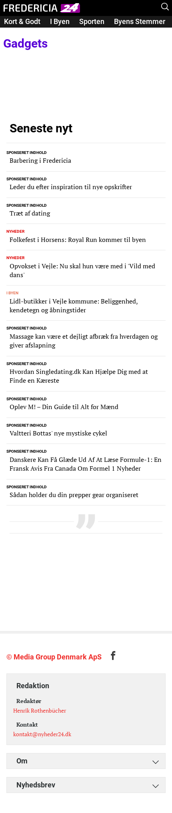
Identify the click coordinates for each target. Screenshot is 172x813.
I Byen (60, 21)
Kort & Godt (22, 21)
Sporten (91, 21)
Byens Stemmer (139, 21)
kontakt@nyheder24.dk (42, 734)
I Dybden (18, 32)
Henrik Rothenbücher (39, 710)
